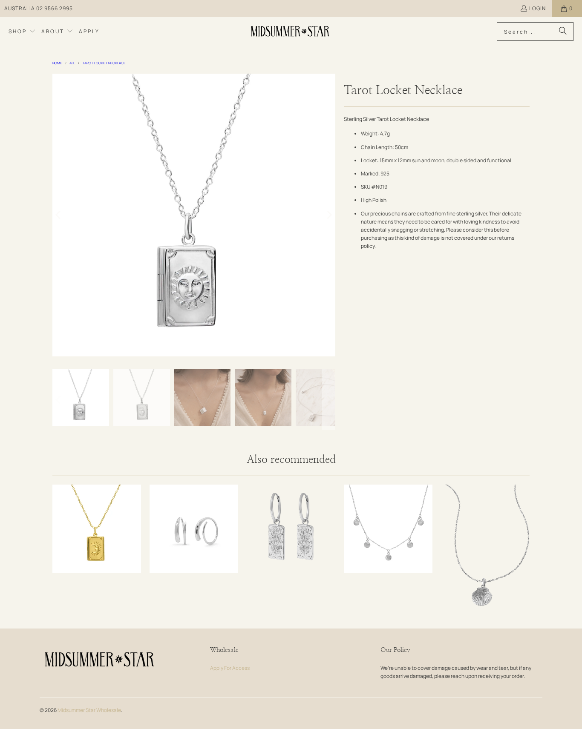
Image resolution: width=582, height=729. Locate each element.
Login (537, 8)
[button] (22, 31)
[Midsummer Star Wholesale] (290, 31)
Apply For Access (230, 668)
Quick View (96, 552)
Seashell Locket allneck (485, 551)
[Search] (562, 31)
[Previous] (59, 215)
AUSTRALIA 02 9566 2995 (38, 8)
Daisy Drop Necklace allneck (388, 529)
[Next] (329, 215)
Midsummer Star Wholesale (89, 710)
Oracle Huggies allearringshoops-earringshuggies (291, 529)
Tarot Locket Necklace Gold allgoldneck (96, 529)
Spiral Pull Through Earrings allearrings (194, 529)
